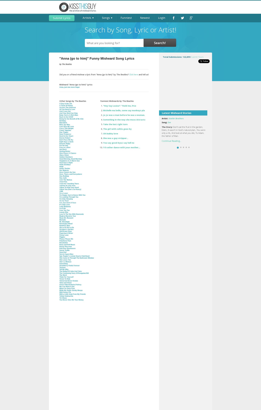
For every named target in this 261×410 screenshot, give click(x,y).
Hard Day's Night (66, 163)
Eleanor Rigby (64, 144)
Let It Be (62, 208)
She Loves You (65, 260)
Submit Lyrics (61, 18)
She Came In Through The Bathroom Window (76, 258)
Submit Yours (197, 57)
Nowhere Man (64, 226)
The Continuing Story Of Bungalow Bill (74, 273)
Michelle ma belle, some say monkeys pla (124, 110)
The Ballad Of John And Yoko (70, 271)
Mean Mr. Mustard (66, 218)
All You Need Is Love (67, 109)
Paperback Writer (66, 233)
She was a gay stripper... (115, 138)
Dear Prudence (65, 134)
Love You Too (64, 210)
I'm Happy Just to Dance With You (72, 195)
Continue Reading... (171, 140)
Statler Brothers (176, 118)
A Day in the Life (65, 104)
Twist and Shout (65, 283)
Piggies (62, 237)
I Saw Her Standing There (69, 184)
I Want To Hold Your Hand (69, 187)
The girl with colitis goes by (117, 129)
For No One (63, 146)
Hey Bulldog (64, 176)
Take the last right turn (115, 124)
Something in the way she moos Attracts (124, 119)
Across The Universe (67, 107)
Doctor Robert (64, 138)
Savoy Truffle (64, 250)
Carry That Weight (66, 128)
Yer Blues (63, 298)
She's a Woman (65, 262)
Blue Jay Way (64, 125)
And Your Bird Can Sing (68, 113)
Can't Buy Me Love (66, 127)
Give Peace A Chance (67, 153)
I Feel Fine (63, 182)
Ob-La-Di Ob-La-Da (66, 227)
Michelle (62, 220)
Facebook (174, 18)
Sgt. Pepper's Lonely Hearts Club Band (74, 256)
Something (63, 264)
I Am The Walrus (65, 180)
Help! (61, 167)
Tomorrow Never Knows (68, 281)
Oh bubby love (110, 133)
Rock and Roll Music (67, 245)
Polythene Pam (65, 241)
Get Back (63, 149)
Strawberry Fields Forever (69, 266)
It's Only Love (64, 205)
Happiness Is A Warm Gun (69, 161)
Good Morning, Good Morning (70, 159)
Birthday (62, 121)
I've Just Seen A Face (67, 203)
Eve (169, 122)
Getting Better (64, 151)
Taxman (62, 267)
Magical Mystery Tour (67, 216)
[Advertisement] (185, 89)
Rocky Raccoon (65, 247)
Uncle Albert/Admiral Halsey (70, 285)
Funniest (126, 18)
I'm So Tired (64, 201)
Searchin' (63, 252)
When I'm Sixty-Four (67, 288)
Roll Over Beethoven (67, 248)
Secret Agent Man (66, 254)
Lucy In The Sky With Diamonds (71, 214)
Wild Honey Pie (65, 292)
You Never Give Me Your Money (71, 300)
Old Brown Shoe (65, 231)
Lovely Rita (63, 212)
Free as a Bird (64, 147)
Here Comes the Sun (67, 172)
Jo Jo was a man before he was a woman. (124, 115)
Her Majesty (64, 170)
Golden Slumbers (66, 157)
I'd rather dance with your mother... (121, 147)
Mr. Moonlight (64, 222)
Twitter (182, 18)
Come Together (65, 130)
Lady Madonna (65, 207)
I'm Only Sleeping (66, 199)
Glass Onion (64, 155)
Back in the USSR (66, 117)
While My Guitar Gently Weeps (71, 290)
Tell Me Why (64, 269)
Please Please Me (66, 239)
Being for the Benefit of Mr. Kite (71, 119)
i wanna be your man (67, 186)
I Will (61, 191)
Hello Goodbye (65, 165)
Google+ (191, 18)
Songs (106, 18)
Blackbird (63, 123)
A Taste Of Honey (66, 106)
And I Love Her (65, 111)
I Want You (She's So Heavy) (70, 189)
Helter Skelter (64, 168)
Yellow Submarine (66, 296)
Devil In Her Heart (66, 136)
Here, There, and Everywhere (70, 174)
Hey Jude (63, 178)
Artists (87, 18)
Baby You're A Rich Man (68, 115)
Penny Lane (64, 235)
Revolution (63, 243)
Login (161, 18)
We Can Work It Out (66, 287)
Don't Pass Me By (66, 140)
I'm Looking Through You (68, 197)
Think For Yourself (66, 277)
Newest (145, 18)
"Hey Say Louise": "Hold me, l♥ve (119, 105)
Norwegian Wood (65, 224)
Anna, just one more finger (69, 87)
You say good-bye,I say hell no (118, 142)
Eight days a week (66, 142)
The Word (63, 275)
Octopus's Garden (66, 229)
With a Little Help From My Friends (72, 294)
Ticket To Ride (64, 279)
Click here (133, 74)
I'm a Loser (63, 193)
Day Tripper (63, 132)
